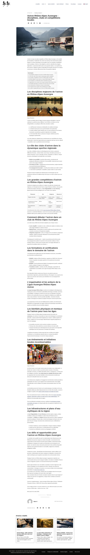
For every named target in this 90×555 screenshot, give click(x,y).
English (86, 4)
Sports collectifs (51, 4)
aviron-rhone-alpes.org (39, 469)
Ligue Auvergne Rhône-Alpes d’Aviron (51, 210)
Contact (71, 551)
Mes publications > (59, 501)
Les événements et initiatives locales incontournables (39, 85)
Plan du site (77, 551)
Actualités (38, 4)
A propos (79, 4)
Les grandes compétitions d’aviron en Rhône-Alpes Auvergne (40, 77)
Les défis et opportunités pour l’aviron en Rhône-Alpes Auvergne (41, 88)
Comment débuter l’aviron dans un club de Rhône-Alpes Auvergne (41, 79)
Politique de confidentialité (52, 551)
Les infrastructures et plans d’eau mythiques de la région (40, 86)
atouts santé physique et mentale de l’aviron (48, 391)
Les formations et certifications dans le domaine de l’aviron (40, 80)
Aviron (43, 4)
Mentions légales (63, 551)
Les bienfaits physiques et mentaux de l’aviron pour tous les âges (41, 83)
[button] (28, 23)
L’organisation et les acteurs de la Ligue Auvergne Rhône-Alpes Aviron (42, 82)
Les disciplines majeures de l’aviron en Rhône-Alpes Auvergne (41, 74)
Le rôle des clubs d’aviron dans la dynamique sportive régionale (41, 76)
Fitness (67, 4)
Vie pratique (73, 4)
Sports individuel (60, 4)
